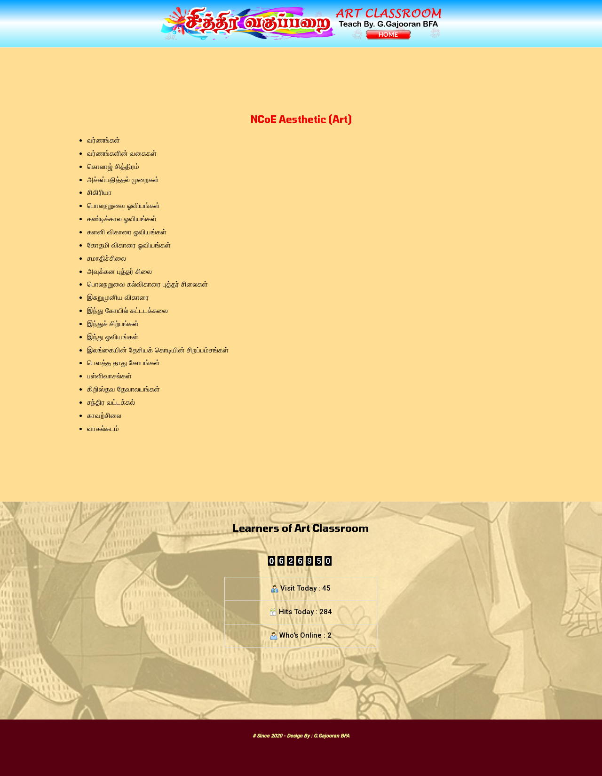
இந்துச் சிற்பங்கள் (113, 324)
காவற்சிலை (104, 415)
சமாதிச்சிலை (106, 258)
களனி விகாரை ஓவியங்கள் (126, 232)
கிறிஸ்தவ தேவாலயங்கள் (123, 389)
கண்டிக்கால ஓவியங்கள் (122, 219)
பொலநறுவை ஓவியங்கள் (123, 205)
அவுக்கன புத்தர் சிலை (119, 271)
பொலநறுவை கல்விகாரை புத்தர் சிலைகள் (147, 284)
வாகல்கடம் (103, 428)
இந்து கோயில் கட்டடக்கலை (127, 310)
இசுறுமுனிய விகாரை (118, 297)
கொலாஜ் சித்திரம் (113, 166)
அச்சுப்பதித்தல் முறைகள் (123, 180)
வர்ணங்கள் (103, 140)
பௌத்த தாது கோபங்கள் (123, 363)
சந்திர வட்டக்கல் (111, 402)
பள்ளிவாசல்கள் (109, 376)
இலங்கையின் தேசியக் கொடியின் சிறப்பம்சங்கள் (158, 350)
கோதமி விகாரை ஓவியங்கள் (129, 245)
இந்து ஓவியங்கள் (112, 337)
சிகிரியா (99, 192)
